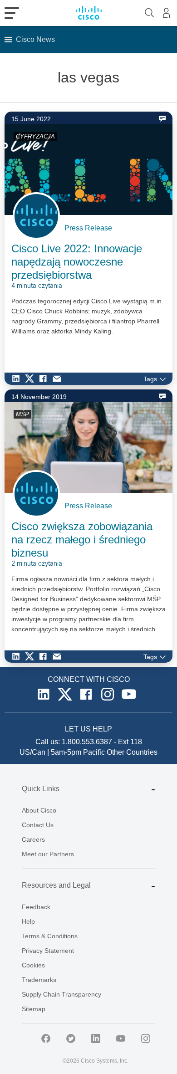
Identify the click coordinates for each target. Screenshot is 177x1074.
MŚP (22, 414)
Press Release (88, 228)
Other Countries (132, 752)
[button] (35, 39)
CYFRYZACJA (35, 136)
